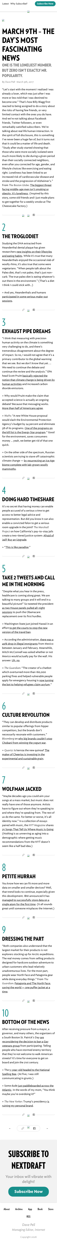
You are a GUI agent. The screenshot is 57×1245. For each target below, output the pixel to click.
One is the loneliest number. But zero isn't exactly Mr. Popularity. (27, 70)
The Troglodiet (20, 236)
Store (50, 1209)
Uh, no (16, 660)
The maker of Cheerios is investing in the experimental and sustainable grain (25, 754)
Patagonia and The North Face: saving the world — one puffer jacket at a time (26, 987)
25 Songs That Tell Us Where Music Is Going (27, 829)
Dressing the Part (23, 939)
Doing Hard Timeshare (28, 499)
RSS (28, 1216)
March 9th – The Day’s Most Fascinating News (28, 44)
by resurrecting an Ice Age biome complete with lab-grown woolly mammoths (28, 465)
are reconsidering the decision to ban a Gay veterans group (25, 1041)
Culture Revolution (26, 715)
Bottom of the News (25, 1022)
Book (40, 1209)
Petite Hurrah (19, 876)
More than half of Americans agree (22, 408)
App (30, 1209)
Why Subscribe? (18, 3)
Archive (19, 1209)
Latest (5, 3)
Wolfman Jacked (22, 789)
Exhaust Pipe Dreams (26, 331)
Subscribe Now (45, 4)
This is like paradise (17, 547)
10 (5, 1013)
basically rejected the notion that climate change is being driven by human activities (28, 380)
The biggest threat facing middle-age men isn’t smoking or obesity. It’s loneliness (26, 189)
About (7, 1209)
